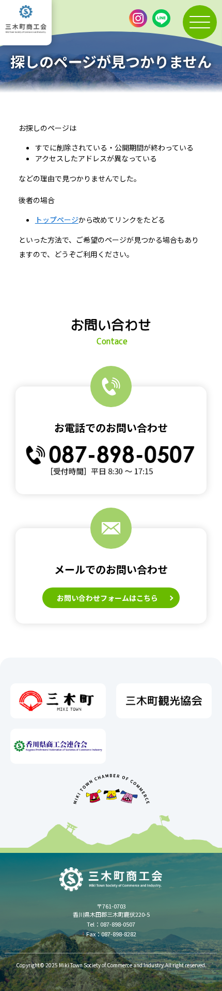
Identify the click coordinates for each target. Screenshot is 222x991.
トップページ (56, 219)
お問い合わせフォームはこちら (107, 598)
